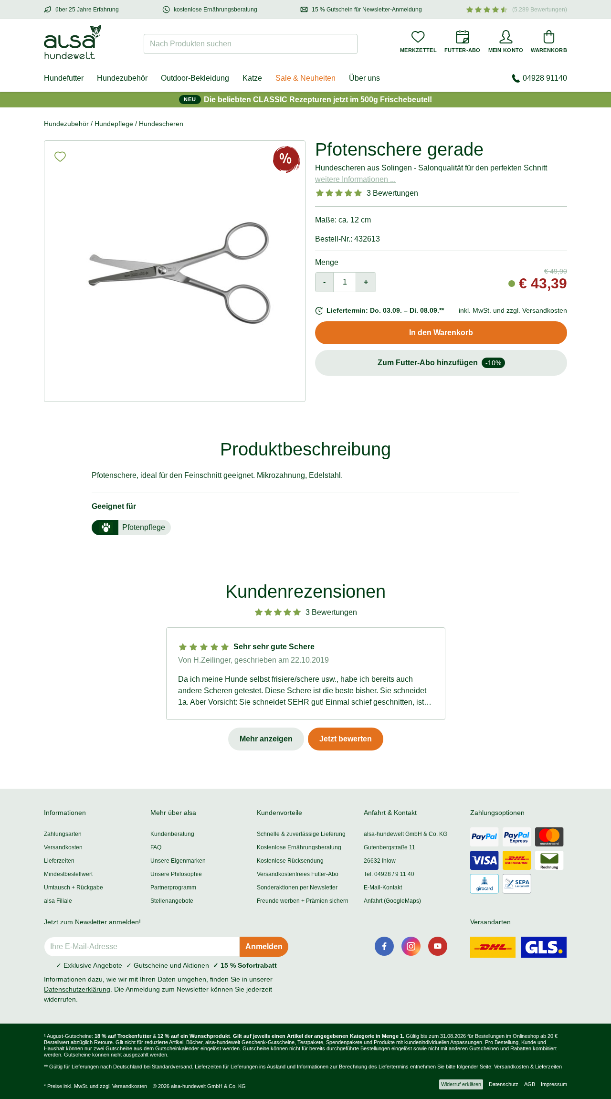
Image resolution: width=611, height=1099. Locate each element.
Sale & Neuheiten (305, 78)
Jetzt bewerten (345, 739)
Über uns (364, 78)
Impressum (554, 1084)
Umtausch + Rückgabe (73, 887)
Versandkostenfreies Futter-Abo (297, 874)
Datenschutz (503, 1084)
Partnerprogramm (173, 887)
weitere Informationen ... (355, 179)
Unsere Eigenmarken (178, 860)
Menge (326, 262)
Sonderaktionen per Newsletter (297, 887)
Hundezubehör (122, 78)
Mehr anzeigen (266, 739)
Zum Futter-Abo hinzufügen (439, 363)
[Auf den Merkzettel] (60, 156)
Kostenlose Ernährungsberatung (299, 847)
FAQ (155, 847)
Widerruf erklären (461, 1084)
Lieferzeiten (59, 860)
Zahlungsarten (63, 834)
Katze (252, 78)
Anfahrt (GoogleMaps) (392, 901)
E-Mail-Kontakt (383, 887)
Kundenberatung (172, 834)
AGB (529, 1084)
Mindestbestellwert (68, 874)
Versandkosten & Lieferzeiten (528, 1066)
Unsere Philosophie (176, 874)
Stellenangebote (171, 901)
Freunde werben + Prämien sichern (302, 901)
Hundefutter (64, 78)
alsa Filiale (58, 901)
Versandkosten (63, 847)
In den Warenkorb (441, 332)
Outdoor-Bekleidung (195, 78)
